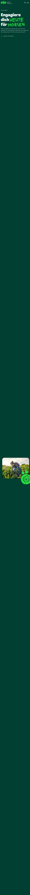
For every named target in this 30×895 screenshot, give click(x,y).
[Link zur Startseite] (7, 2)
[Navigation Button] (28, 3)
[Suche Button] (25, 2)
